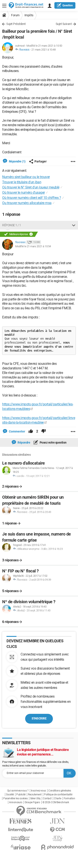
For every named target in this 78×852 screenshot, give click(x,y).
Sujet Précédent (16, 24)
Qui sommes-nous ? (18, 790)
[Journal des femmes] (20, 821)
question (67, 5)
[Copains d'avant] (20, 838)
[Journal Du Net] (57, 821)
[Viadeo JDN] (57, 838)
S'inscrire (39, 718)
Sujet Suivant (64, 24)
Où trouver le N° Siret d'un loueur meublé (30, 187)
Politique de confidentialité (58, 794)
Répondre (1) (17, 161)
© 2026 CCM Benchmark (55, 802)
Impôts (28, 15)
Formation (69, 798)
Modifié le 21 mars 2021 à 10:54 (33, 246)
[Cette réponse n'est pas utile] (43, 431)
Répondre (23, 442)
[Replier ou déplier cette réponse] (73, 225)
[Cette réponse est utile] (31, 431)
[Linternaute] (20, 830)
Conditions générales (59, 790)
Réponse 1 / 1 (11, 225)
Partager (40, 161)
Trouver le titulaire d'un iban (21, 182)
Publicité (21, 794)
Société (10, 794)
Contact (47, 798)
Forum (15, 15)
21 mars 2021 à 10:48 (43, 49)
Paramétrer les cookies (15, 798)
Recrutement (35, 794)
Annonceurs (15, 802)
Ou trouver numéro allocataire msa (27, 203)
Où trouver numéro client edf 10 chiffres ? (31, 198)
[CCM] (57, 829)
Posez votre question (53, 442)
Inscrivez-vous (38, 790)
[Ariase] (20, 847)
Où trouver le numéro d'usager (23, 192)
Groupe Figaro (32, 802)
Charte (57, 798)
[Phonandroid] (57, 847)
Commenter (16, 431)
